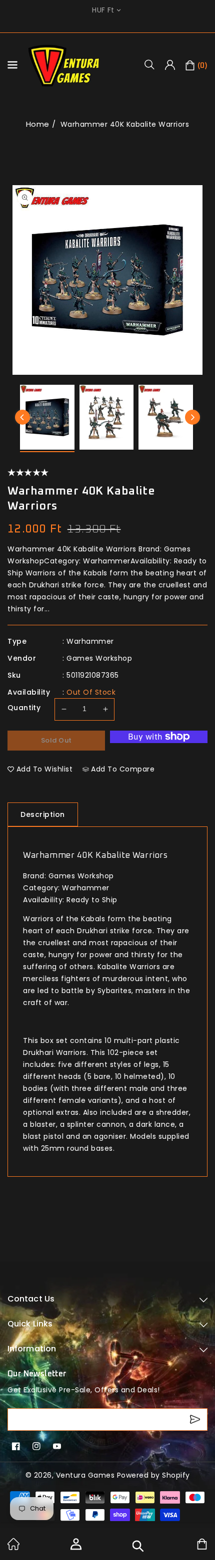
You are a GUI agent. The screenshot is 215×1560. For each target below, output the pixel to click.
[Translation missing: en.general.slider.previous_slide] (22, 417)
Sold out (56, 740)
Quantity (24, 708)
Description (42, 814)
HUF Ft (103, 10)
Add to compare (122, 769)
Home (38, 124)
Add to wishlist (44, 769)
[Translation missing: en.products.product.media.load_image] (47, 418)
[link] (14, 1548)
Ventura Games (85, 1475)
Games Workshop (99, 658)
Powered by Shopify (153, 1475)
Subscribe (196, 1419)
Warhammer (90, 641)
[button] (153, 64)
